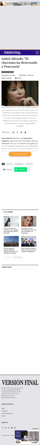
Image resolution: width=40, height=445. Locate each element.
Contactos (5, 411)
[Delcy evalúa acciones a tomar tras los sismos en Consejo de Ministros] (28, 241)
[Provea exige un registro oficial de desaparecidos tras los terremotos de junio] (11, 241)
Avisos (4, 416)
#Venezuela (29, 164)
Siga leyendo (20, 154)
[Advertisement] (20, 27)
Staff (3, 408)
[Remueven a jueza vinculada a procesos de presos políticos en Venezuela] (28, 221)
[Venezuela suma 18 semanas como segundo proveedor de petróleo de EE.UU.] (11, 221)
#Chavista (9, 164)
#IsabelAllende (19, 164)
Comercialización (7, 413)
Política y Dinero (7, 72)
